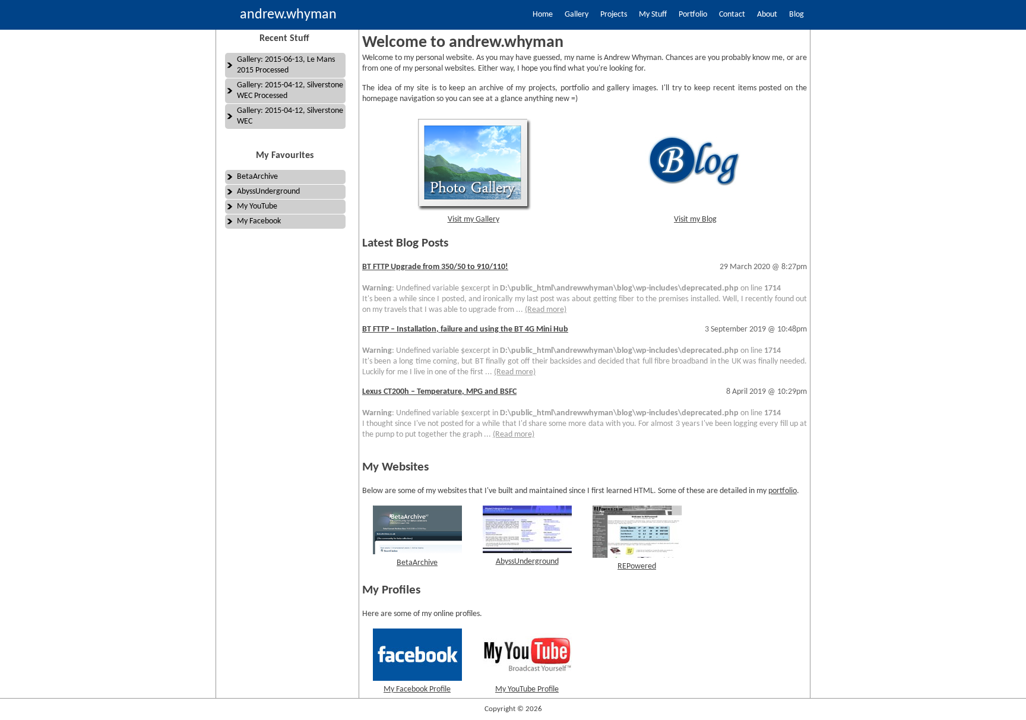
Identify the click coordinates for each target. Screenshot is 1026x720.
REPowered (637, 566)
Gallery (576, 14)
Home (543, 14)
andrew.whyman (288, 15)
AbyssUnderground (268, 191)
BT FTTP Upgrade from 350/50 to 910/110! (435, 267)
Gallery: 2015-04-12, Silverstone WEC (290, 116)
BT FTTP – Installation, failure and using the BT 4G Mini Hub (465, 329)
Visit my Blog (695, 219)
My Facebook (259, 221)
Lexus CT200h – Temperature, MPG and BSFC (439, 391)
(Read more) (545, 309)
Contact (732, 14)
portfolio (782, 491)
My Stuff (653, 14)
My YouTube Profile (527, 689)
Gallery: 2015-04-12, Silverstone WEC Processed (290, 90)
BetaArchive (257, 176)
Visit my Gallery (473, 219)
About (767, 14)
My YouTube (257, 206)
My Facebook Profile (417, 689)
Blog (796, 14)
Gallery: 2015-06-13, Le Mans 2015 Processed (286, 65)
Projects (613, 14)
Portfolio (693, 14)
